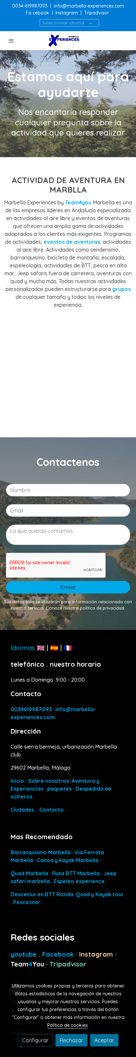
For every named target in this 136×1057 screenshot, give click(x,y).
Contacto (51, 809)
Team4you (79, 202)
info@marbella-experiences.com (89, 6)
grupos (121, 289)
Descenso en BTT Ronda (42, 894)
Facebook (59, 954)
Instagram (66, 13)
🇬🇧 (41, 648)
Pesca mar (26, 902)
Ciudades (22, 809)
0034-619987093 (30, 6)
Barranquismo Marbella (41, 852)
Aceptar (104, 1040)
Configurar (35, 1040)
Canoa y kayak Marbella (67, 860)
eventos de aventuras (72, 241)
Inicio (17, 780)
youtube (25, 954)
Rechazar (71, 1040)
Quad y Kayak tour (100, 894)
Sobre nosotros (48, 780)
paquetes (59, 788)
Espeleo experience (80, 881)
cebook (42, 13)
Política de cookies (67, 1025)
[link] (68, 40)
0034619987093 (31, 709)
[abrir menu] (11, 41)
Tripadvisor (96, 13)
